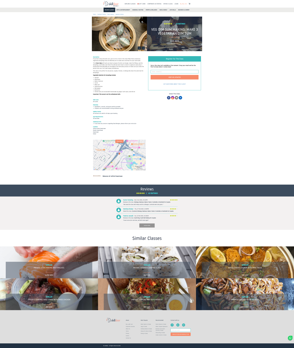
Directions (119, 141)
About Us (128, 328)
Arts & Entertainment (123, 10)
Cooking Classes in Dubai (146, 328)
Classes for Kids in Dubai (146, 331)
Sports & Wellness (151, 10)
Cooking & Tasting (137, 10)
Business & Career (183, 10)
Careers (127, 335)
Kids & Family (163, 10)
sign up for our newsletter (180, 334)
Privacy (127, 333)
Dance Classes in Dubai (161, 324)
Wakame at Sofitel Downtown (113, 176)
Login (176, 4)
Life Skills (173, 10)
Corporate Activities (154, 4)
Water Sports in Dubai (146, 324)
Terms (127, 331)
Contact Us (128, 338)
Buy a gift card (129, 324)
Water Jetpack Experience (161, 326)
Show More (147, 225)
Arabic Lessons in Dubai (161, 335)
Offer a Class (168, 4)
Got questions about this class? (174, 84)
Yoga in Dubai (144, 326)
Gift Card (142, 4)
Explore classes (130, 4)
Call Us (184, 4)
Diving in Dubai (144, 333)
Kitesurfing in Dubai (160, 332)
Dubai (116, 6)
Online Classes (109, 10)
